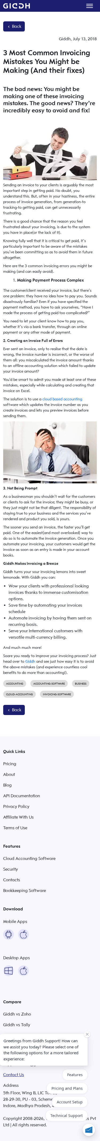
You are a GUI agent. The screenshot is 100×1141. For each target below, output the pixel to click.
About (9, 774)
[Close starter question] (87, 1034)
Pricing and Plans (67, 1088)
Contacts (11, 880)
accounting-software (49, 683)
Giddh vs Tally (16, 1025)
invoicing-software (57, 694)
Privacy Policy (16, 806)
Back (16, 26)
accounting (14, 683)
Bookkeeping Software (24, 890)
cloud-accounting (19, 694)
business (80, 683)
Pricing (9, 764)
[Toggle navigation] (89, 6)
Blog (7, 785)
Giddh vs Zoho (17, 1014)
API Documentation (21, 796)
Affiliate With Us (18, 817)
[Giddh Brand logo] (16, 5)
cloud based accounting (62, 399)
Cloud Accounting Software (29, 858)
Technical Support (66, 1115)
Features (75, 1074)
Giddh (30, 661)
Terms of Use (15, 828)
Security (10, 869)
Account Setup (70, 1101)
